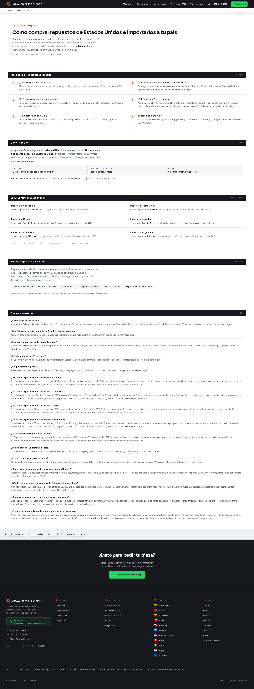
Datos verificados (133, 669)
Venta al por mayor (76, 534)
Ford (205, 610)
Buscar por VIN (178, 4)
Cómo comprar (196, 4)
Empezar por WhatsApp (129, 574)
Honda (206, 615)
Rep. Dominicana (167, 635)
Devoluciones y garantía (45, 669)
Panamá (163, 625)
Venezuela (164, 605)
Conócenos (101, 293)
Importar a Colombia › (23, 232)
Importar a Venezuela (23, 286)
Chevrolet (208, 625)
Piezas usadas (36, 534)
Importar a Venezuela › (23, 205)
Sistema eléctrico (113, 615)
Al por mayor (160, 4)
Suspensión (110, 625)
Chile (161, 620)
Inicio (11, 11)
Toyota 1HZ (61, 605)
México (162, 645)
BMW (205, 635)
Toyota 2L (60, 620)
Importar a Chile (68, 286)
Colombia (163, 615)
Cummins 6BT (62, 615)
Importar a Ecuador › (141, 219)
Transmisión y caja (114, 610)
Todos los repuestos (14, 534)
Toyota (206, 605)
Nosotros (24, 669)
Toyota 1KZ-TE (63, 610)
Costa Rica (164, 655)
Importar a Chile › (20, 219)
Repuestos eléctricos (110, 669)
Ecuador (163, 630)
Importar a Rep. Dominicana (139, 286)
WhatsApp (241, 4)
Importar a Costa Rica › (142, 205)
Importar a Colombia (47, 286)
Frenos (108, 620)
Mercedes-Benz (211, 640)
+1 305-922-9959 (219, 4)
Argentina (163, 650)
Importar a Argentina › (142, 232)
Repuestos (142, 4)
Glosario (150, 669)
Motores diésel (55, 534)
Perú (161, 640)
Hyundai (207, 620)
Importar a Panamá (90, 286)
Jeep (205, 630)
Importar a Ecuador (112, 286)
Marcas (127, 4)
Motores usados (113, 605)
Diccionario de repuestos (171, 669)
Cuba (161, 610)
